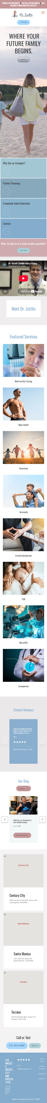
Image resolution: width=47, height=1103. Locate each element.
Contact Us (42, 1078)
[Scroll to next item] (42, 741)
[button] (43, 12)
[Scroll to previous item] (4, 741)
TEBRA (37, 1099)
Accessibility (42, 1073)
